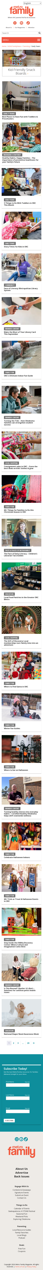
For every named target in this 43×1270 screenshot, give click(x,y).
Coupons (21, 1251)
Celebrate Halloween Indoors (17, 857)
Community (10, 285)
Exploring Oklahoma (21, 1219)
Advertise (31, 27)
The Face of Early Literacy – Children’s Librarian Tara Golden (20, 555)
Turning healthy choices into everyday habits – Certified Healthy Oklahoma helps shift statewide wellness (21, 814)
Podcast (22, 1238)
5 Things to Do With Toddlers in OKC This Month (20, 204)
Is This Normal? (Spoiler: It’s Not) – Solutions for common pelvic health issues (20, 990)
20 (28, 1043)
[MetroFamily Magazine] (21, 11)
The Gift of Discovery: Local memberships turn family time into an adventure (21, 643)
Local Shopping (11, 463)
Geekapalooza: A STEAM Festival (21, 1211)
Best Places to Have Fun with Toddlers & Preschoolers (20, 118)
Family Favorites (21, 1232)
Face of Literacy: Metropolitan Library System (21, 289)
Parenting (26, 46)
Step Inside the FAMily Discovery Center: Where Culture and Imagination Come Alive (18, 945)
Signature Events (22, 1192)
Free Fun (21, 1248)
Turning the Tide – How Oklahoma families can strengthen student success (19, 423)
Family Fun (9, 372)
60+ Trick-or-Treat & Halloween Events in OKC (21, 900)
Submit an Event (21, 1195)
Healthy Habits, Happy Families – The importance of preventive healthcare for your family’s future (20, 160)
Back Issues (21, 1176)
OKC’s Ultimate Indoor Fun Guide (18, 376)
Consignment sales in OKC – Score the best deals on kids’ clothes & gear (20, 467)
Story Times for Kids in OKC (16, 246)
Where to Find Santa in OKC (16, 686)
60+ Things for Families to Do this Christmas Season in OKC (19, 511)
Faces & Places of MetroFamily (17, 550)
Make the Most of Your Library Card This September (20, 333)
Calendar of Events (22, 1208)
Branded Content (12, 155)
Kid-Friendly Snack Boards (21, 71)
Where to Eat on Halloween (16, 770)
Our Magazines (20, 27)
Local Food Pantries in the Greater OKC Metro (21, 598)
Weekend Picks (22, 1216)
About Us (9, 27)
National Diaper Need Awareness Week (21, 1034)
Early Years (9, 113)
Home (4, 46)
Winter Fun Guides (12, 728)
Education (9, 594)
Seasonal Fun (21, 1214)
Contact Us (21, 1198)
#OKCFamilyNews (14, 46)
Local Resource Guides (21, 1230)
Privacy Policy (31, 1267)
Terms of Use (20, 1267)
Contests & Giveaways (22, 1190)
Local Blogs (21, 1235)
